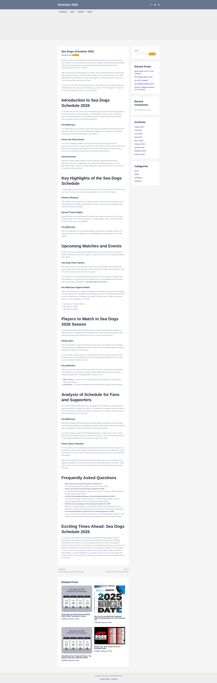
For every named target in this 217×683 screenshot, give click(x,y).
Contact (114, 679)
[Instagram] (151, 5)
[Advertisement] (108, 27)
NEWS (89, 12)
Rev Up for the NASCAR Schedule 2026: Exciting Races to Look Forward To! (109, 618)
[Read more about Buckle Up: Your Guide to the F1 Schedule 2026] (109, 635)
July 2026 (137, 130)
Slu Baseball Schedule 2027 (144, 84)
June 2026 (138, 134)
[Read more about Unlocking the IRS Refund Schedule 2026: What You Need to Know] (76, 599)
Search (136, 50)
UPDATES (80, 12)
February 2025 (139, 154)
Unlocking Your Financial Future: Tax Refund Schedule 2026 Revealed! (76, 657)
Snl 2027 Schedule (141, 80)
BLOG (72, 12)
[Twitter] (158, 5)
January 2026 (139, 147)
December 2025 (140, 151)
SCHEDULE (63, 12)
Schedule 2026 (68, 4)
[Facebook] (155, 5)
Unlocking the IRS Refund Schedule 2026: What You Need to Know (75, 615)
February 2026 (139, 144)
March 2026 (138, 140)
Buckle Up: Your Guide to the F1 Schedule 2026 (107, 647)
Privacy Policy (105, 679)
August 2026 (139, 127)
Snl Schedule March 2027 (143, 77)
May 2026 (138, 137)
